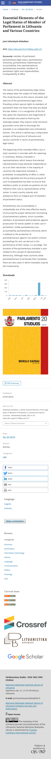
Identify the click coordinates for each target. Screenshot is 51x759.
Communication (11, 565)
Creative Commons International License (21, 731)
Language (8, 561)
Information (9, 548)
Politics (7, 570)
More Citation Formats (15, 423)
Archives (15, 9)
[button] (25, 467)
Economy (8, 544)
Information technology (14, 553)
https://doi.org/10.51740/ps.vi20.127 (25, 49)
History (7, 557)
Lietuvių (8, 508)
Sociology (8, 574)
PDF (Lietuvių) (13, 383)
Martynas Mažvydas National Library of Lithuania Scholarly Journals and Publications (24, 706)
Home (5, 9)
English (7, 504)
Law (5, 457)
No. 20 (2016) (27, 9)
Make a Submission (15, 521)
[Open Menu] (3, 3)
